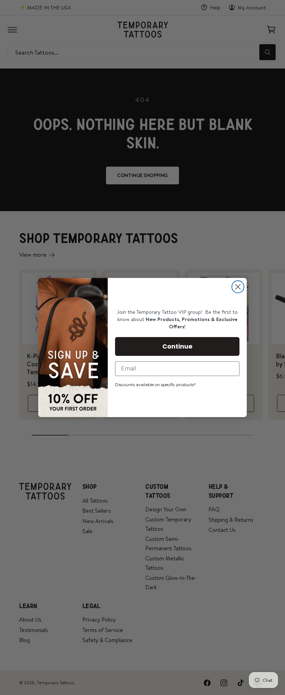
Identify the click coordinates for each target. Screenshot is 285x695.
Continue (177, 346)
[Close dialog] (238, 287)
